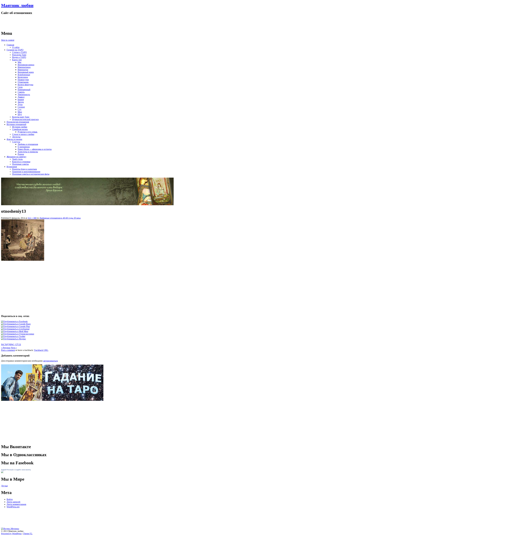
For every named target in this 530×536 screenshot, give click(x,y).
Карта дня (17, 60)
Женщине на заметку (16, 157)
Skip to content (7, 40)
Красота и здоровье (21, 161)
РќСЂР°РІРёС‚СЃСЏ (11, 344)
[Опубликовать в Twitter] (13, 336)
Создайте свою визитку (22, 470)
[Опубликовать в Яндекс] (13, 339)
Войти (10, 499)
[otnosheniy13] (22, 260)
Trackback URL (41, 350)
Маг (20, 62)
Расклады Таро (19, 55)
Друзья (4, 486)
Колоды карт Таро (20, 117)
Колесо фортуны (25, 84)
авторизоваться (50, 361)
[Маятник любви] (30, 26)
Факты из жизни (14, 139)
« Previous (5, 348)
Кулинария (12, 166)
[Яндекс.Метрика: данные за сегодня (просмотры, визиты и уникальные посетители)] (10, 528)
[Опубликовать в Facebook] (14, 321)
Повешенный (24, 89)
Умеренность (24, 94)
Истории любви (19, 127)
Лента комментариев (16, 504)
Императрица (24, 67)
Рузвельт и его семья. (28, 132)
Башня (21, 99)
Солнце (21, 107)
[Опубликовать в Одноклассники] (17, 334)
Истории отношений (16, 124)
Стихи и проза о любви (23, 134)
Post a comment (8, 350)
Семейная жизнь (20, 129)
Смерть (21, 92)
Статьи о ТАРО (19, 52)
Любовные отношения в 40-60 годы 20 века (60, 218)
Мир (20, 112)
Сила (20, 87)
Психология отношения (18, 122)
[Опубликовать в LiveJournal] (15, 329)
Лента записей (13, 502)
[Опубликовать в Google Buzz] (16, 324)
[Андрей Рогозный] (2, 472)
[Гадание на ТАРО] (52, 405)
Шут (20, 114)
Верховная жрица (26, 65)
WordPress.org (13, 507)
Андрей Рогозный (7, 470)
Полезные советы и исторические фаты (30, 174)
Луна (20, 104)
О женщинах (24, 147)
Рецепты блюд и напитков (24, 169)
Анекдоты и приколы (28, 152)
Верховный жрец (26, 72)
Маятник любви (17, 5)
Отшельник (23, 82)
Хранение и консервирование (26, 171)
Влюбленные (24, 74)
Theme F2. (28, 533)
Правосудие (23, 79)
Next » (14, 348)
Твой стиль (17, 159)
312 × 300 (32, 218)
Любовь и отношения (28, 144)
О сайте (15, 47)
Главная (10, 45)
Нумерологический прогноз (25, 119)
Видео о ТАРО (19, 57)
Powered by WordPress (11, 533)
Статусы (16, 142)
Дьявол (21, 97)
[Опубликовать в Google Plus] (15, 326)
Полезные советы (20, 164)
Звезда (21, 102)
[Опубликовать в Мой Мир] (14, 331)
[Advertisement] (265, 269)
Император (23, 70)
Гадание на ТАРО (15, 50)
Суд (19, 109)
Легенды (16, 137)
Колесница (23, 77)
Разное (21, 154)
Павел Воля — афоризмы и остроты (35, 149)
